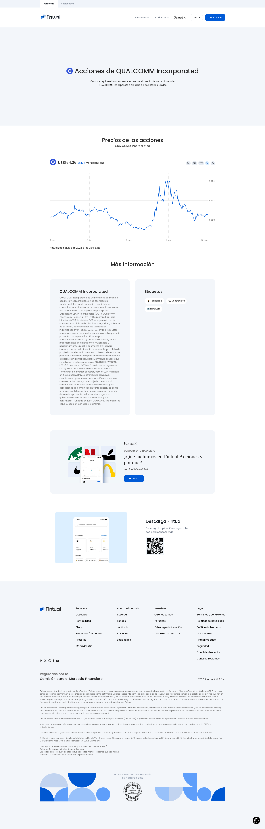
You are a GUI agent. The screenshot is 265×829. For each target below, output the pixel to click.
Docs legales (204, 633)
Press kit (81, 640)
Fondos (121, 621)
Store (79, 627)
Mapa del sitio (84, 646)
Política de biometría (209, 627)
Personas (160, 621)
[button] (197, 17)
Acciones (122, 633)
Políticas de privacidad (210, 621)
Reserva (122, 614)
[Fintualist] (180, 17)
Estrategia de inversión (168, 627)
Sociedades (124, 640)
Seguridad (203, 646)
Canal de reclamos (208, 658)
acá (148, 532)
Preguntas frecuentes (89, 633)
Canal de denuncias (208, 652)
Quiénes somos (163, 614)
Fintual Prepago (206, 640)
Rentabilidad (83, 621)
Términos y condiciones (211, 614)
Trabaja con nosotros (167, 633)
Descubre (82, 614)
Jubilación (123, 627)
